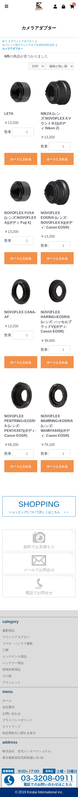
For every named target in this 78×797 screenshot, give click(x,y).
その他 (6, 676)
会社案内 (8, 707)
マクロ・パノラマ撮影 (17, 643)
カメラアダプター (12, 48)
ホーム (6, 700)
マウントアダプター (22, 41)
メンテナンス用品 (14, 656)
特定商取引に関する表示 (19, 733)
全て (4, 41)
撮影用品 (8, 630)
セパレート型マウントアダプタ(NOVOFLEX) (28, 44)
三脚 (5, 650)
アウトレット (11, 682)
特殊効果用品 (11, 669)
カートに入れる (20, 159)
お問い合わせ (11, 713)
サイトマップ (11, 726)
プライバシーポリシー (17, 720)
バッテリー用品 (13, 663)
